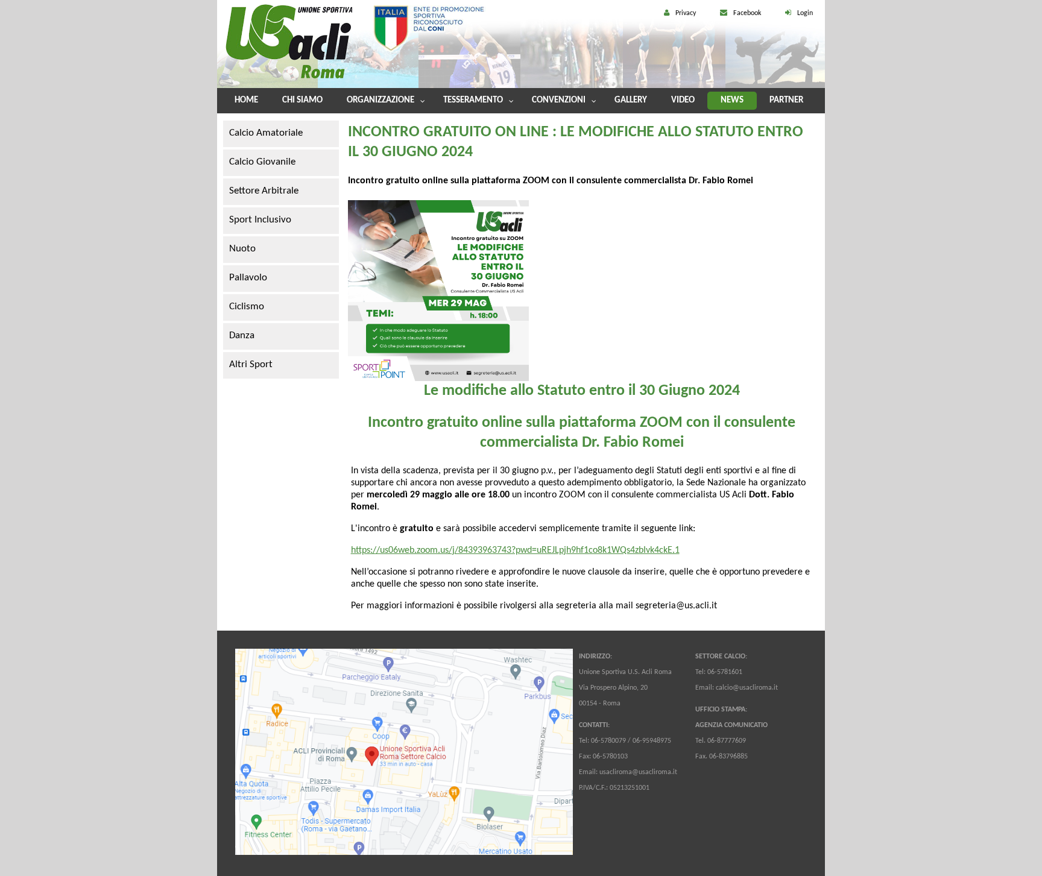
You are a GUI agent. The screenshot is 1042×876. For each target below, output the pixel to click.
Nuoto (242, 249)
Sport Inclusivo (260, 220)
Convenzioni (559, 100)
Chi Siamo (302, 100)
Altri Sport (251, 364)
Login (805, 13)
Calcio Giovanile (262, 162)
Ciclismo (246, 306)
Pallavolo (248, 278)
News (732, 100)
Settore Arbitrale (263, 191)
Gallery (630, 100)
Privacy (685, 13)
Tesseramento (473, 100)
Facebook (747, 13)
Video (683, 100)
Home (246, 100)
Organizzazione (380, 100)
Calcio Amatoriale (266, 133)
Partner (786, 100)
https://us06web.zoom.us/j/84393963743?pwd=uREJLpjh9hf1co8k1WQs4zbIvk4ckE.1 (515, 550)
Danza (241, 335)
